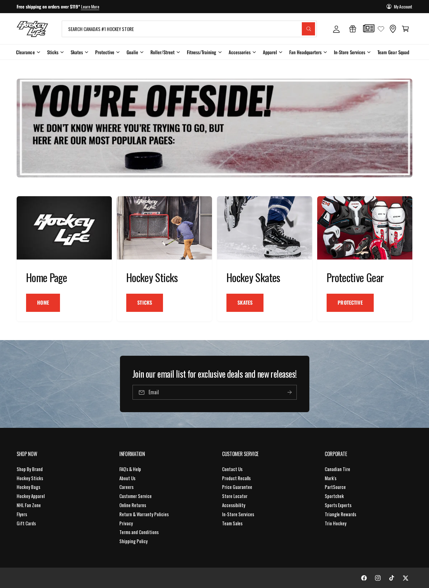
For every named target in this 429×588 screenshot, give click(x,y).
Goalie (132, 52)
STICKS (144, 302)
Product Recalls (236, 478)
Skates (77, 52)
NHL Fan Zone (29, 504)
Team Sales (232, 523)
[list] (214, 258)
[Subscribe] (289, 392)
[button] (405, 29)
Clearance (25, 52)
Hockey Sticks (30, 478)
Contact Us (232, 468)
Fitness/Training (201, 52)
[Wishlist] (381, 29)
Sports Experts (338, 504)
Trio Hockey (335, 523)
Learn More (90, 6)
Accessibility (233, 504)
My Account (403, 6)
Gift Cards (26, 523)
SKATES (245, 302)
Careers (126, 486)
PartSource (335, 486)
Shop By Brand (30, 468)
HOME (43, 302)
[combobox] (189, 29)
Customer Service (135, 495)
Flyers (22, 514)
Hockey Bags (28, 486)
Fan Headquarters (305, 52)
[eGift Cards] (353, 29)
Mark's (330, 478)
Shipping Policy (133, 541)
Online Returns (132, 504)
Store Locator (234, 495)
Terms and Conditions (139, 531)
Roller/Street (162, 52)
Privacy (126, 523)
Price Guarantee (237, 486)
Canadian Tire (337, 468)
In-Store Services (349, 52)
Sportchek (334, 495)
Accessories (240, 52)
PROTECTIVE (350, 302)
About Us (127, 478)
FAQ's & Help (130, 468)
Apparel (270, 52)
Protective (104, 52)
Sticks (52, 52)
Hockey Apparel (31, 495)
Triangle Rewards (340, 514)
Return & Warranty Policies (144, 514)
